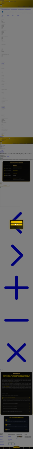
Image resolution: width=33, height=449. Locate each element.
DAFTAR (16, 224)
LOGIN (16, 222)
